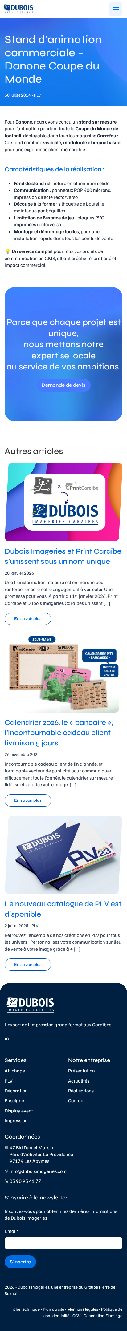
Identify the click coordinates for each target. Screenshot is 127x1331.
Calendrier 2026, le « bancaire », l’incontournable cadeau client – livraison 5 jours (61, 733)
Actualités (78, 1081)
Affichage (15, 1071)
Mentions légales (82, 1309)
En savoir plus (28, 618)
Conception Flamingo (103, 1315)
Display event (19, 1111)
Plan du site (53, 1309)
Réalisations (81, 1091)
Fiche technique (25, 1309)
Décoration (16, 1091)
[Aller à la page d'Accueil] (18, 9)
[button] (115, 9)
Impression (16, 1120)
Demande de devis (63, 385)
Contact (76, 1100)
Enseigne (14, 1100)
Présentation (81, 1071)
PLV (9, 1081)
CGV (76, 1315)
